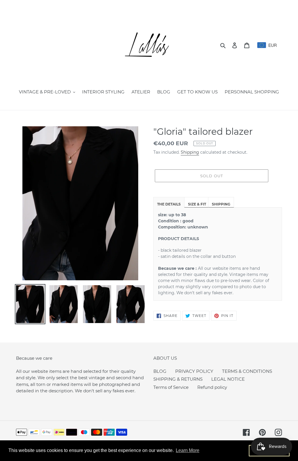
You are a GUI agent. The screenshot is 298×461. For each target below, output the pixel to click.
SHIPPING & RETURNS (178, 379)
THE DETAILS (169, 204)
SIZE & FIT (197, 204)
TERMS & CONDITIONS (247, 371)
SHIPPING (221, 204)
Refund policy (212, 387)
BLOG (159, 371)
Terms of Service (171, 387)
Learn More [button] (187, 450)
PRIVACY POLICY (194, 371)
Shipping (190, 152)
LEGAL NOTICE (228, 379)
